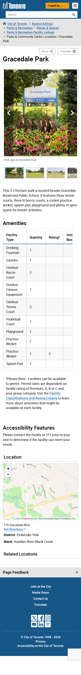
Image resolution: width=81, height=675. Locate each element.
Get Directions (14, 529)
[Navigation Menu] (75, 6)
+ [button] (8, 468)
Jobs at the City (40, 586)
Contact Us (40, 598)
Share (48, 51)
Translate (65, 51)
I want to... (55, 6)
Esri (35, 518)
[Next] (72, 112)
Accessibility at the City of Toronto (40, 646)
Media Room (40, 592)
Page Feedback (16, 572)
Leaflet (17, 518)
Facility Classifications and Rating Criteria (33, 395)
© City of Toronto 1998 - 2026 (40, 637)
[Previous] (8, 112)
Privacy (41, 641)
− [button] (8, 474)
